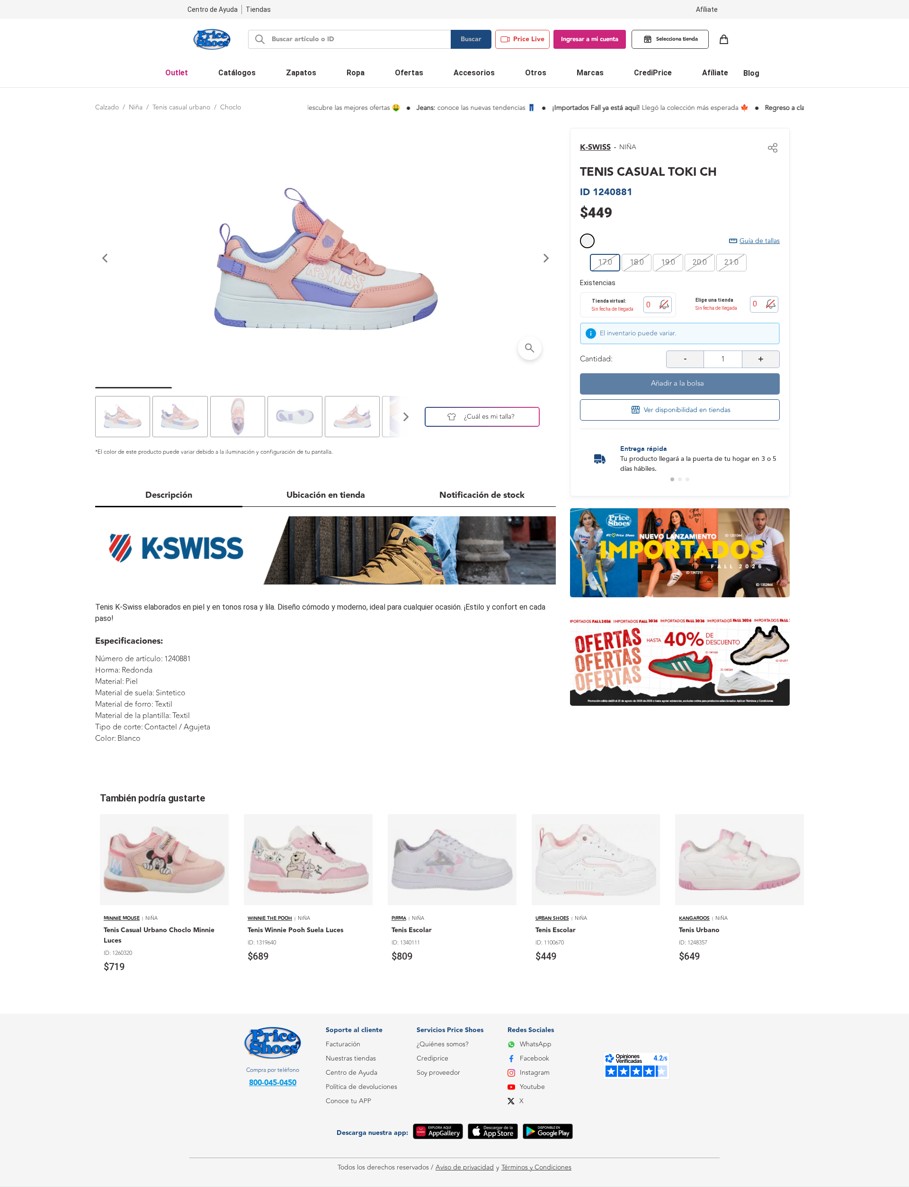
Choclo (230, 107)
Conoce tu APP (348, 1101)
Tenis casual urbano (181, 107)
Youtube (532, 1087)
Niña (136, 107)
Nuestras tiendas (351, 1058)
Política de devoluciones (361, 1087)
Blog (751, 73)
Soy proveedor (438, 1073)
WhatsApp (536, 1044)
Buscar (471, 39)
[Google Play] (548, 1133)
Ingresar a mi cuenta (589, 39)
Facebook (534, 1058)
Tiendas (258, 9)
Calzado (107, 107)
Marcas (590, 72)
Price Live (528, 39)
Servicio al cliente (351, 1144)
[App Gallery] (438, 1133)
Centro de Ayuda (351, 1073)
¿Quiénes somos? (442, 1044)
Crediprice (432, 1058)
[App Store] (493, 1133)
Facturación (343, 1044)
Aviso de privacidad (465, 1167)
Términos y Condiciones (536, 1167)
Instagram (535, 1073)
